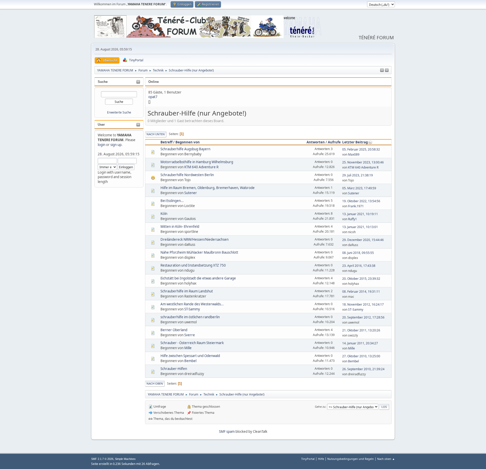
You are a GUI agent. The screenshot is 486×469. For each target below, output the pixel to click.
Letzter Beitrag (355, 142)
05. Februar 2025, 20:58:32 (361, 149)
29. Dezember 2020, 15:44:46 (363, 240)
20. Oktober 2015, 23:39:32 (361, 278)
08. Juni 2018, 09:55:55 (358, 253)
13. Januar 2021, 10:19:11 (360, 214)
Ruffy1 (352, 219)
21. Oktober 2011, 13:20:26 (361, 330)
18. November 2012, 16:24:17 (363, 304)
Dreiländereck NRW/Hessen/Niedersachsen (194, 239)
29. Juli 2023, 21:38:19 (357, 175)
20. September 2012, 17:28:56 (363, 317)
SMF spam (227, 431)
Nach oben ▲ (386, 459)
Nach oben (155, 383)
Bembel (190, 361)
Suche (103, 82)
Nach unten (156, 134)
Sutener (190, 193)
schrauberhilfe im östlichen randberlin (190, 317)
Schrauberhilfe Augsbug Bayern (185, 149)
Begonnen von (187, 142)
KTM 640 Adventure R (201, 167)
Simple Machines (125, 458)
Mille (188, 348)
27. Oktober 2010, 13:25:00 (361, 356)
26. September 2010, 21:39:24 (363, 369)
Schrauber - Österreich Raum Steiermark (192, 343)
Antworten (316, 142)
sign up (116, 144)
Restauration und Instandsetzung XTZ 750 (193, 265)
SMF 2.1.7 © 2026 (102, 458)
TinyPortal (308, 459)
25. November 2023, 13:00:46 (363, 162)
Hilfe (321, 459)
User (101, 124)
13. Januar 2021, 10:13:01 (360, 227)
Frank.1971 (356, 206)
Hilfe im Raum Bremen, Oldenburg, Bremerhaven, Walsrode (207, 187)
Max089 (353, 154)
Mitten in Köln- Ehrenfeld (179, 226)
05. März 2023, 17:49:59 (359, 188)
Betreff (166, 142)
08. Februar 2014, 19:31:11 (361, 291)
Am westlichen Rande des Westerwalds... (192, 304)
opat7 (152, 97)
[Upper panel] (387, 70)
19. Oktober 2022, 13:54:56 (361, 201)
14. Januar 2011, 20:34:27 (360, 343)
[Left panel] (382, 70)
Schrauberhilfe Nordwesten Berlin (187, 175)
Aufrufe (334, 142)
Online (153, 82)
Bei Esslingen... (172, 200)
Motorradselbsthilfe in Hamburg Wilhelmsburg (196, 162)
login (101, 144)
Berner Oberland (173, 330)
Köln (163, 213)
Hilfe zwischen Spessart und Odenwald (190, 355)
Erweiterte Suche (119, 112)
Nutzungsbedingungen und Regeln (350, 459)
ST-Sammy (192, 309)
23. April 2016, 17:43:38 (358, 266)
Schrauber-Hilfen (173, 368)
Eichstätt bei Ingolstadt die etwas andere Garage (198, 278)
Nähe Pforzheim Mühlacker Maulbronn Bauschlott (199, 252)
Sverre (189, 335)
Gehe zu (320, 406)
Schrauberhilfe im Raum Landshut (186, 291)
